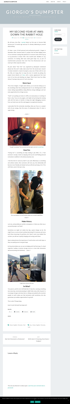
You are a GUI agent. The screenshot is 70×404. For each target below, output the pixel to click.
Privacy (64, 1)
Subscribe (58, 39)
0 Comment (38, 37)
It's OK (32, 401)
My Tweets (56, 53)
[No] (68, 400)
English (15, 325)
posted (23, 42)
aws (31, 325)
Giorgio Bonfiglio (28, 37)
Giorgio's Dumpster (10, 2)
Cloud (11, 325)
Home (47, 1)
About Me (53, 1)
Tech (24, 325)
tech (29, 327)
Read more (38, 401)
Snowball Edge (40, 147)
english (38, 325)
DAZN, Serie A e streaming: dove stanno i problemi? (38, 339)
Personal (20, 325)
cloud (33, 325)
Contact (59, 1)
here (24, 75)
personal (43, 325)
